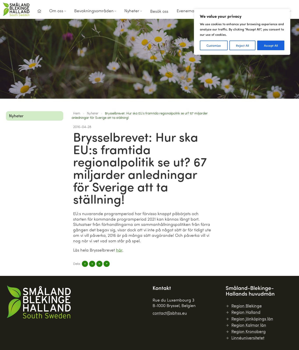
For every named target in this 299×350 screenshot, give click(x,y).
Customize (213, 45)
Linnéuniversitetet (247, 337)
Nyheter (131, 10)
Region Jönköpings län (252, 318)
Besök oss (159, 11)
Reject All (242, 45)
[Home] (39, 11)
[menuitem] (39, 12)
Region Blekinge (246, 305)
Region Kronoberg (248, 331)
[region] (242, 32)
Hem (76, 113)
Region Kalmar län (248, 324)
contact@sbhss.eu (170, 312)
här (119, 249)
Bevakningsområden (94, 10)
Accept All (271, 45)
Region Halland (245, 311)
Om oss (56, 10)
